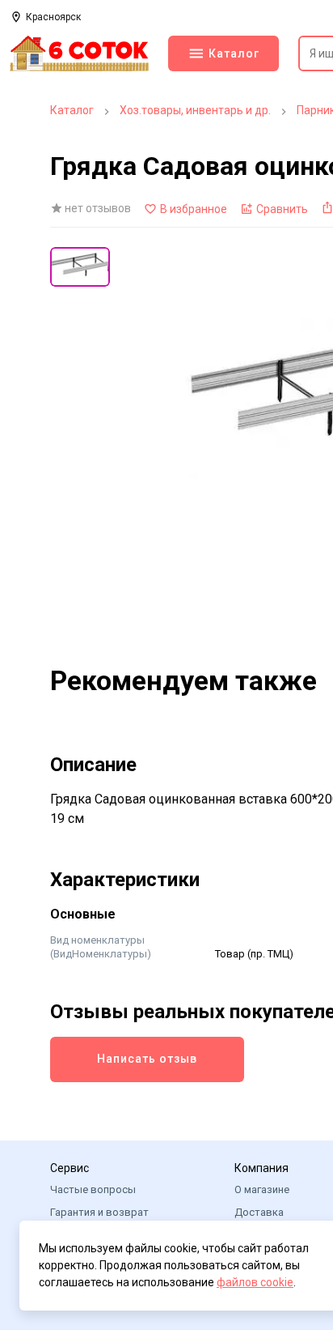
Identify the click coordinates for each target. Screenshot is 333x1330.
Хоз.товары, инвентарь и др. (195, 110)
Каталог (72, 110)
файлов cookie (255, 1282)
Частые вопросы (93, 1189)
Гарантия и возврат (99, 1212)
